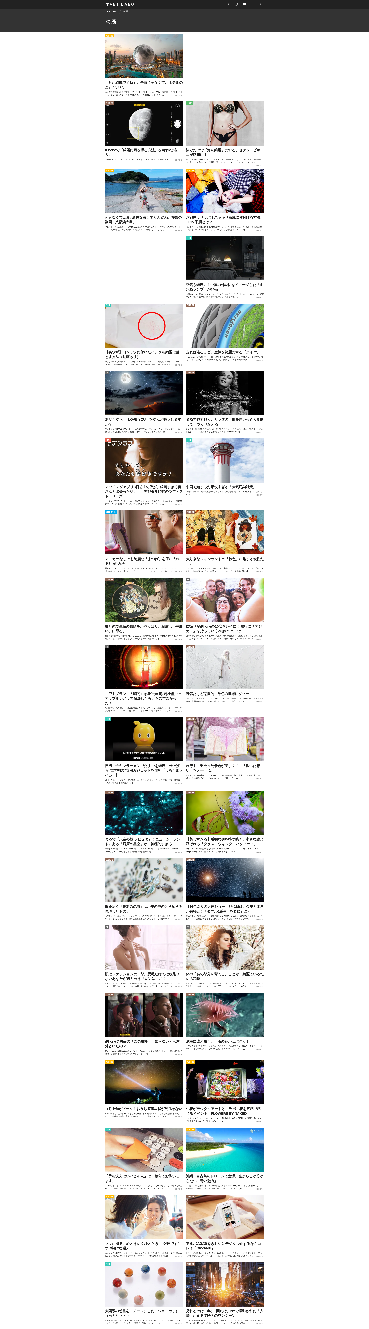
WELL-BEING (111, 512)
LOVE (108, 440)
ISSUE (189, 103)
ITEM (189, 238)
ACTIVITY (109, 36)
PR (107, 373)
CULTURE (109, 103)
